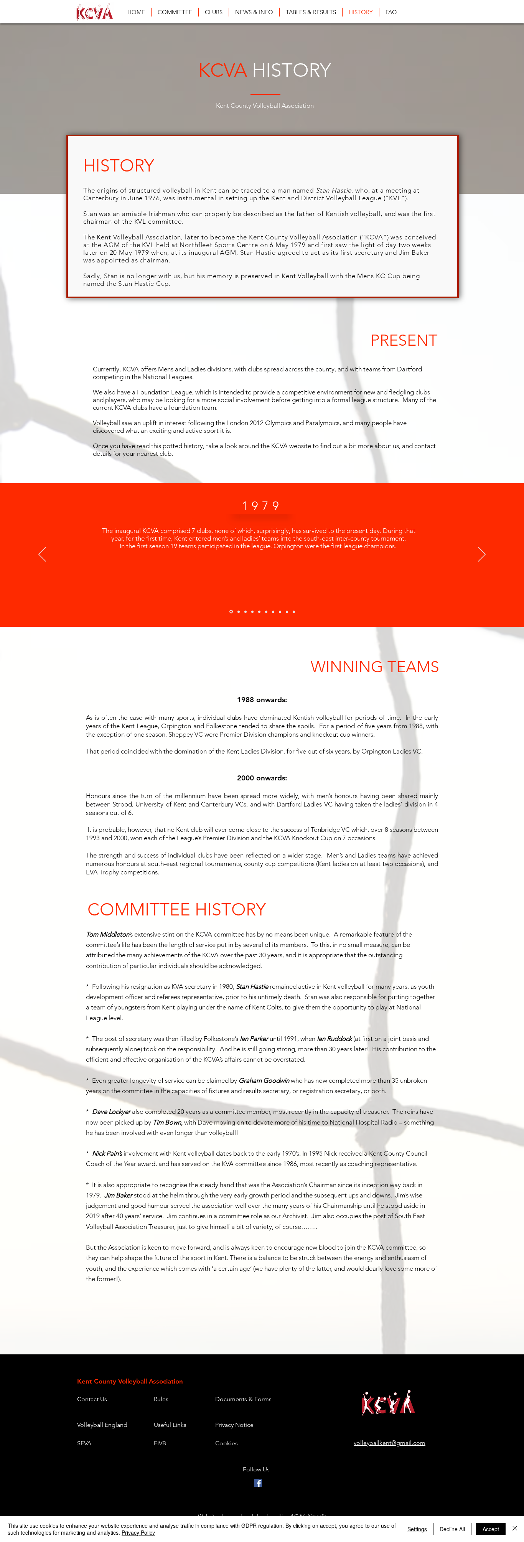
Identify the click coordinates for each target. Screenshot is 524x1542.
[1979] (231, 612)
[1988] (266, 611)
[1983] (245, 611)
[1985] (252, 611)
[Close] (514, 1529)
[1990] (273, 611)
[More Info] (294, 611)
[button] (311, 12)
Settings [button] (417, 1529)
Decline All (452, 1529)
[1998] (287, 611)
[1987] (259, 611)
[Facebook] (258, 1483)
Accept (491, 1529)
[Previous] (42, 555)
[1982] (238, 611)
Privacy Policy (138, 1532)
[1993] (280, 611)
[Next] (482, 555)
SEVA (84, 1443)
